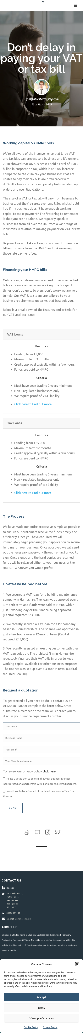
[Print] (26, 831)
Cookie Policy (31, 1027)
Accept (41, 997)
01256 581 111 (13, 913)
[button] (77, 964)
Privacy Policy (50, 1027)
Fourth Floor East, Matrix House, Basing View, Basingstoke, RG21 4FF (15, 900)
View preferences (42, 1018)
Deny (41, 1007)
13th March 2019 (41, 104)
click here (49, 771)
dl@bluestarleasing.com (43, 99)
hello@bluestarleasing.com (19, 919)
